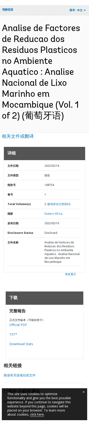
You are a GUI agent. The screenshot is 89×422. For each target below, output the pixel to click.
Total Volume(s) (19, 204)
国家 (10, 214)
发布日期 (13, 223)
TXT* (13, 334)
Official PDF (18, 325)
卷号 (10, 194)
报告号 (12, 185)
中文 (80, 10)
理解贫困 (7, 9)
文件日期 (13, 166)
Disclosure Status (20, 233)
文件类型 (13, 175)
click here (37, 414)
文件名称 (13, 242)
